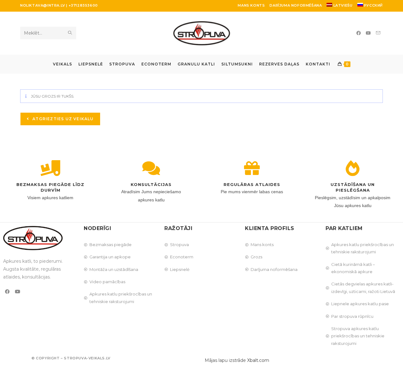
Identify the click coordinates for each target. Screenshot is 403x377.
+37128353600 (83, 5)
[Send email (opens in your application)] (378, 33)
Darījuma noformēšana (296, 5)
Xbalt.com (258, 360)
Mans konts (251, 5)
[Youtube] (17, 291)
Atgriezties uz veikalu (62, 118)
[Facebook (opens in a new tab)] (358, 33)
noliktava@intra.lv (42, 5)
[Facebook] (7, 291)
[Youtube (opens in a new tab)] (368, 33)
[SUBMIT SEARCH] (70, 33)
